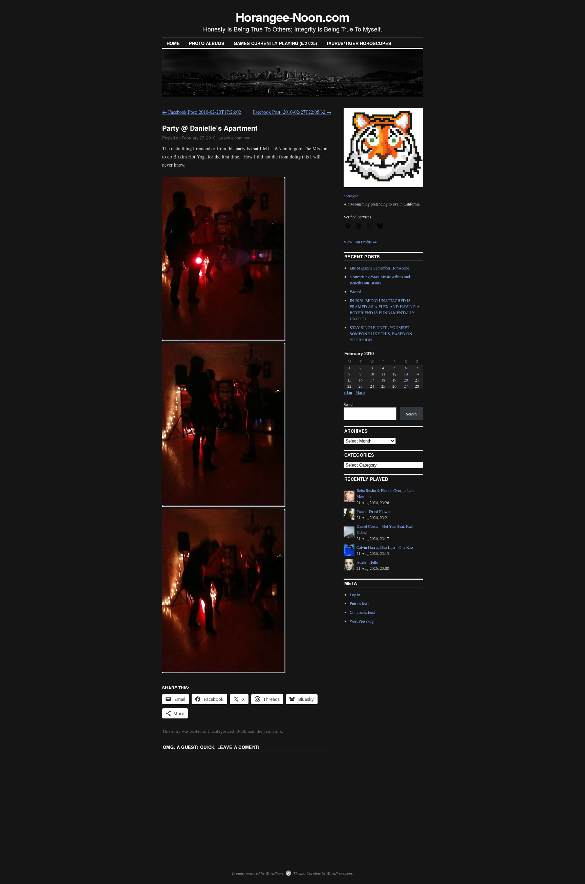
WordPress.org (362, 621)
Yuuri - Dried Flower (373, 511)
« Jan (348, 392)
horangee (351, 195)
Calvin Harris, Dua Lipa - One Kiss (385, 547)
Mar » (360, 392)
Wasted (355, 291)
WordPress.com (339, 873)
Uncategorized (221, 731)
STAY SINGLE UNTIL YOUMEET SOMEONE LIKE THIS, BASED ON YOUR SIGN (381, 333)
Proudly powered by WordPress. (258, 873)
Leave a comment (235, 138)
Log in (355, 594)
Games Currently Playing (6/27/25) (275, 43)
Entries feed (359, 603)
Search (349, 404)
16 (361, 380)
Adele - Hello (367, 562)
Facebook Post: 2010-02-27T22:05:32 (292, 112)
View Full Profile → (360, 241)
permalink (272, 731)
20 (406, 380)
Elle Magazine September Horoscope (379, 268)
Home (173, 43)
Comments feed (362, 612)
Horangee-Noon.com (292, 16)
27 (406, 386)
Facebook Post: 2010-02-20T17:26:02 (201, 112)
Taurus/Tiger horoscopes (358, 43)
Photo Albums (206, 43)
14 (417, 373)
